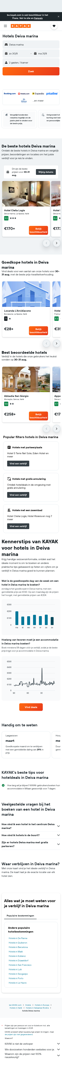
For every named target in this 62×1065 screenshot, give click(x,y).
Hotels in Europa (42, 1005)
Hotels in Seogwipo (18, 973)
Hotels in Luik (15, 969)
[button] (58, 16)
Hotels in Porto (16, 978)
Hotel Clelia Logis (14, 210)
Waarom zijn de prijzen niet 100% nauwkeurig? (23, 1055)
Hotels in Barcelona (18, 947)
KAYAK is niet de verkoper (19, 1043)
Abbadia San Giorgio (16, 396)
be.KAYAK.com (15, 1005)
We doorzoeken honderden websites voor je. (30, 1049)
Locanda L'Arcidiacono (17, 310)
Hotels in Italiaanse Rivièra (37, 1008)
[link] (18, 463)
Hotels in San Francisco (20, 965)
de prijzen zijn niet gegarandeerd (19, 1034)
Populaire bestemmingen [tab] (20, 915)
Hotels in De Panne (18, 938)
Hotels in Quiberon (18, 942)
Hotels (28, 1005)
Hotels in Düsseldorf (18, 960)
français (38, 18)
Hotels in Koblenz (17, 956)
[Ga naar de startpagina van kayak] (21, 26)
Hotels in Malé (16, 951)
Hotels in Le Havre (18, 982)
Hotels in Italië (16, 1008)
